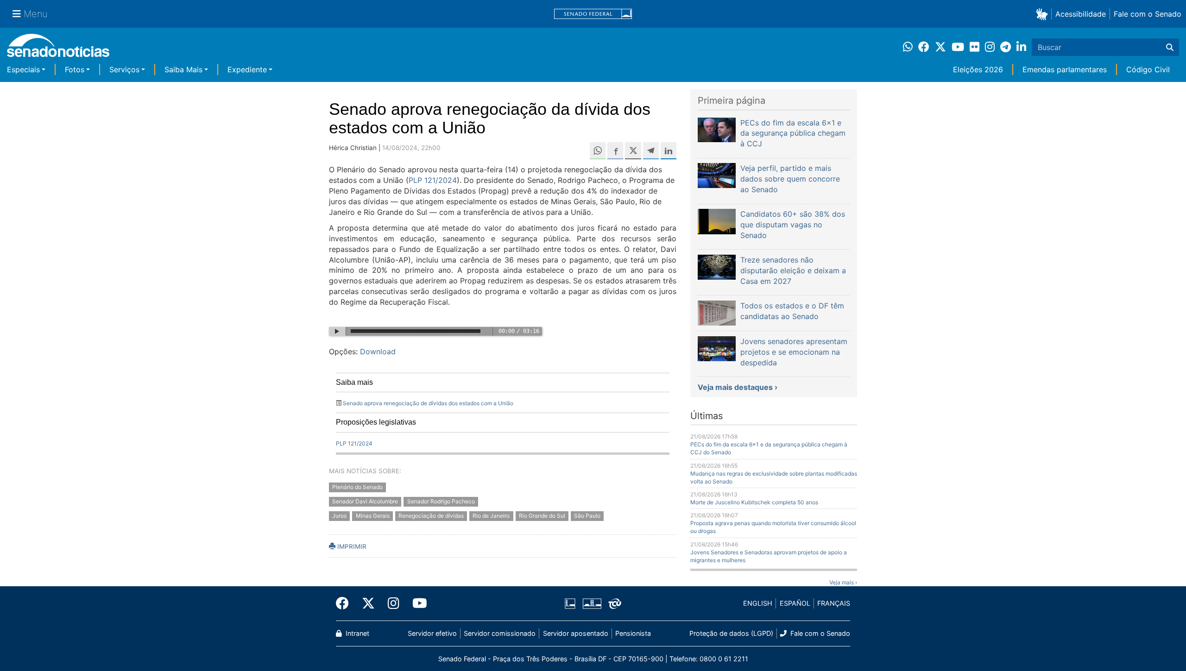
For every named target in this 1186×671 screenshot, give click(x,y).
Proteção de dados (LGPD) (731, 633)
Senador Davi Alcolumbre (365, 501)
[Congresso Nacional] (592, 603)
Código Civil (1148, 69)
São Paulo (587, 515)
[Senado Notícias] (58, 49)
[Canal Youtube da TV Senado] (416, 603)
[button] (1043, 13)
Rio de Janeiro (491, 515)
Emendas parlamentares (1064, 69)
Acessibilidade (1080, 14)
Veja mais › (843, 582)
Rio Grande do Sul (542, 515)
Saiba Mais (183, 69)
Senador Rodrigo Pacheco (441, 501)
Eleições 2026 (978, 69)
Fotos (74, 69)
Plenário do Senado (357, 487)
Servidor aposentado (575, 633)
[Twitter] (368, 603)
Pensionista (633, 633)
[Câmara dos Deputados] (570, 603)
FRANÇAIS (833, 603)
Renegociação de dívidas (431, 515)
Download (378, 351)
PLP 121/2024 (433, 180)
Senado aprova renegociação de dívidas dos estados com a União (428, 403)
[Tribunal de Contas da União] (614, 603)
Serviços (124, 69)
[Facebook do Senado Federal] (345, 603)
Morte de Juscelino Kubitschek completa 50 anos (754, 502)
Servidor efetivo (432, 633)
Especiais (23, 69)
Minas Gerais (373, 515)
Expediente (247, 69)
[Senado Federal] (593, 14)
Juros (339, 515)
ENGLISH (757, 603)
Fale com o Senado (1147, 14)
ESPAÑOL (795, 603)
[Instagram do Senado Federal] (393, 603)
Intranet (356, 633)
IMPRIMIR (350, 546)
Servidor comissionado (500, 633)
